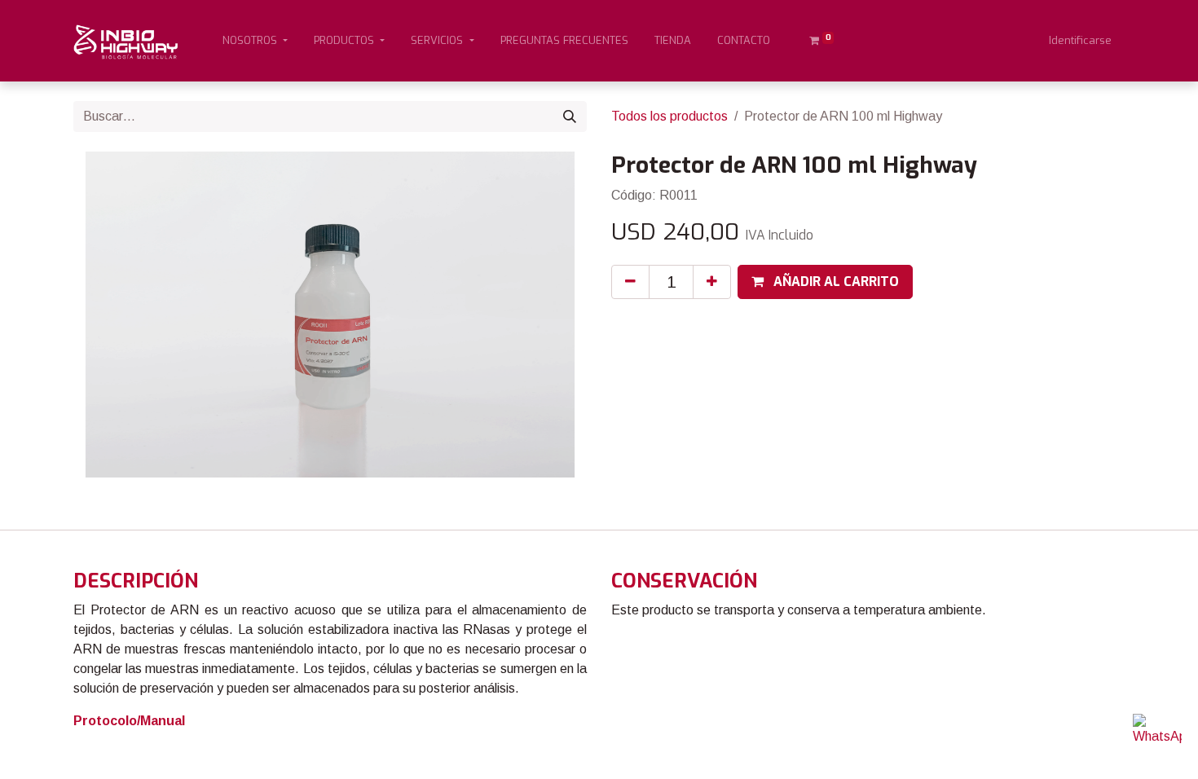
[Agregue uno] (712, 282)
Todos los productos (669, 116)
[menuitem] (564, 40)
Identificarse (1080, 40)
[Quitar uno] (630, 282)
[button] (825, 282)
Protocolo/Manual (129, 721)
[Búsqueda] (570, 116)
